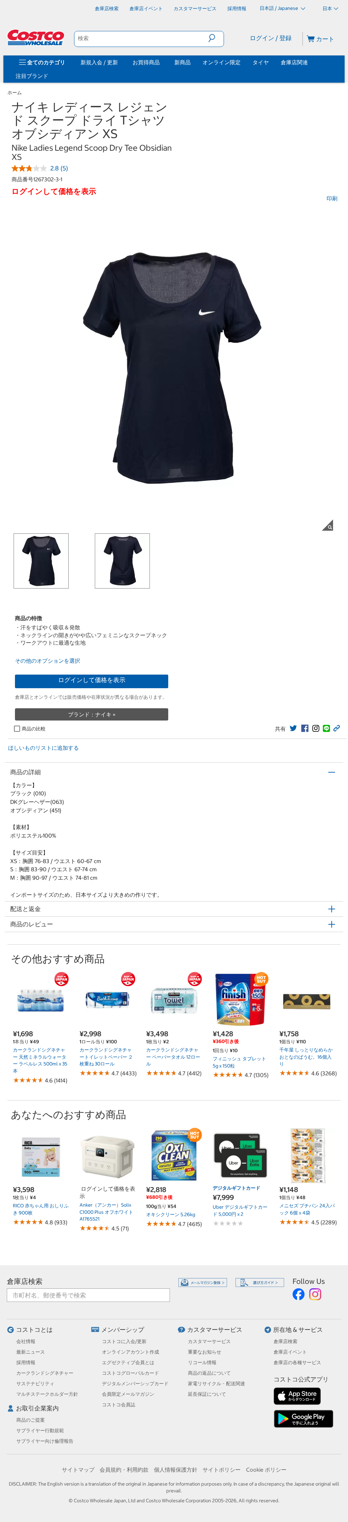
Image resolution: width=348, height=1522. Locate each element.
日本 (327, 8)
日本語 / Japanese (279, 8)
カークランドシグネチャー (44, 1373)
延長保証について (207, 1394)
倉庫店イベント (290, 1352)
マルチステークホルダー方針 (47, 1394)
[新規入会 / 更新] (119, 62)
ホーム (14, 92)
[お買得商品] (161, 62)
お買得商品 (146, 62)
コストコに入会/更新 (124, 1341)
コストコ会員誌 (118, 1405)
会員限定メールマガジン (128, 1394)
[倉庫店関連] (309, 62)
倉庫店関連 (294, 62)
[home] (36, 37)
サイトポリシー (222, 1469)
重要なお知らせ (204, 1352)
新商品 (182, 62)
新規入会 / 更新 (99, 62)
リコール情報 (202, 1362)
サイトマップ (78, 1469)
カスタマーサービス (214, 1330)
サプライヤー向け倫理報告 (44, 1441)
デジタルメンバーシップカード (135, 1383)
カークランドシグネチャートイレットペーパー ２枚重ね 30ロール (106, 1057)
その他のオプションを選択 (47, 660)
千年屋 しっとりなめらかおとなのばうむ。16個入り (306, 1057)
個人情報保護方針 (175, 1469)
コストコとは (34, 1330)
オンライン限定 (222, 62)
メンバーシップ (122, 1330)
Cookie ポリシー (266, 1469)
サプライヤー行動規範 (40, 1430)
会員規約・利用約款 (124, 1469)
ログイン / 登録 (271, 38)
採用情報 (25, 1362)
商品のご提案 (30, 1420)
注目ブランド (32, 75)
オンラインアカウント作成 (130, 1352)
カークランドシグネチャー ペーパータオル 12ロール (173, 1057)
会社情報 (25, 1341)
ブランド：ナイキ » (92, 714)
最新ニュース (30, 1352)
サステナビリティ (35, 1383)
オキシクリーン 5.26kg (170, 1214)
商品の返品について (209, 1373)
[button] (216, 38)
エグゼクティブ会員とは (128, 1362)
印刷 (332, 198)
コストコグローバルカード (130, 1373)
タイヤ (261, 62)
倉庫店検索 (24, 1281)
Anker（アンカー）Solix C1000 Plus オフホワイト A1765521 (106, 1212)
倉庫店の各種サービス (297, 1362)
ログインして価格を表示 (91, 680)
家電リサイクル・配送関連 (216, 1383)
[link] (293, 728)
